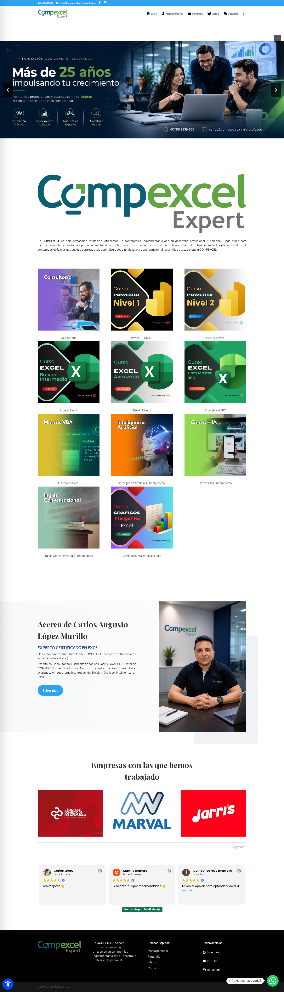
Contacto (233, 14)
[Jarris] (213, 836)
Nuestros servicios (56, 580)
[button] (277, 38)
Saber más (50, 690)
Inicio (154, 14)
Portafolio (197, 14)
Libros (215, 14)
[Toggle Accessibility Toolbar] (8, 984)
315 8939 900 (46, 3)
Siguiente (238, 847)
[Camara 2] (70, 836)
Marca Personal (174, 14)
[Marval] (142, 836)
